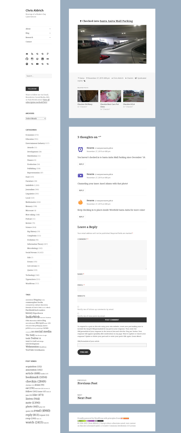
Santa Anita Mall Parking (116, 21)
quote (30, 411)
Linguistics (30, 194)
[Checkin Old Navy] (88, 96)
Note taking (30, 215)
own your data (30, 326)
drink (39, 385)
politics (28, 328)
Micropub (40, 323)
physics (45, 326)
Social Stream (31, 252)
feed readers (39, 310)
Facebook (30, 310)
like (38, 394)
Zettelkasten (39, 350)
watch (34, 422)
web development (32, 344)
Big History (31, 231)
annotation (34, 369)
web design (40, 341)
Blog (27, 33)
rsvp (31, 418)
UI (40, 338)
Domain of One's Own (34, 307)
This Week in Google (41, 335)
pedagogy (38, 326)
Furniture (30, 181)
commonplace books (34, 302)
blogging (37, 300)
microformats (30, 323)
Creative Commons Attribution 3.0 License (119, 426)
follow (31, 391)
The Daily (30, 335)
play (42, 407)
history (29, 313)
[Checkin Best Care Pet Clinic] (110, 96)
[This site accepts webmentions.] (90, 421)
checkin (36, 381)
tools (28, 338)
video (38, 418)
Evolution (31, 240)
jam (29, 395)
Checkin (130, 78)
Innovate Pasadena (45, 317)
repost (44, 415)
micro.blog (41, 320)
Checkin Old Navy (85, 104)
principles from (114, 418)
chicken (30, 385)
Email (81, 285)
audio (44, 374)
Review (29, 223)
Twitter (35, 338)
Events (30, 262)
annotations (29, 300)
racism (45, 328)
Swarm (90, 148)
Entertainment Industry (35, 143)
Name (81, 274)
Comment (83, 239)
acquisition (34, 366)
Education (30, 139)
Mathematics (31, 202)
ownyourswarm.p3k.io (105, 148)
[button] (112, 44)
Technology (30, 275)
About (28, 29)
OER (49, 323)
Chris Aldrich (35, 10)
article (33, 373)
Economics (30, 135)
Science (29, 227)
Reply (81, 164)
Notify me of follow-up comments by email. (96, 309)
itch (49, 392)
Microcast (30, 210)
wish (46, 423)
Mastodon (33, 321)
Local (28, 198)
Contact (29, 42)
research (28, 332)
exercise (39, 388)
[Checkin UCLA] (133, 96)
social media (43, 331)
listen (33, 398)
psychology (39, 328)
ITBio (27, 321)
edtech (48, 307)
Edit (29, 257)
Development (32, 152)
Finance (30, 160)
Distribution (32, 156)
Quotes (30, 270)
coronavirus (30, 305)
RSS (33, 332)
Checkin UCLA (129, 104)
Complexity (31, 236)
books (43, 300)
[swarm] (84, 81)
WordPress (30, 283)
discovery (44, 305)
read (42, 410)
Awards (30, 147)
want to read (31, 341)
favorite (47, 388)
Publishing (31, 168)
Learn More (136, 336)
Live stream (32, 266)
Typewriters (31, 279)
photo (32, 406)
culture (37, 305)
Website (81, 296)
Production (31, 164)
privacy (33, 328)
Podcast (29, 219)
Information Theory (35, 244)
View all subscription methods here (37, 101)
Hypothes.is (38, 313)
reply (32, 415)
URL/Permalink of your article (88, 341)
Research (29, 37)
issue (42, 391)
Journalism (30, 189)
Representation (33, 173)
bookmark (36, 377)
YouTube (30, 349)
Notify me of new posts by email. (91, 316)
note (33, 402)
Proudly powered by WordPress (91, 418)
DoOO (44, 307)
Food (27, 177)
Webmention (32, 346)
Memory (29, 206)
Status (81, 78)
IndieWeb (29, 185)
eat (30, 388)
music (45, 323)
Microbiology (32, 248)
